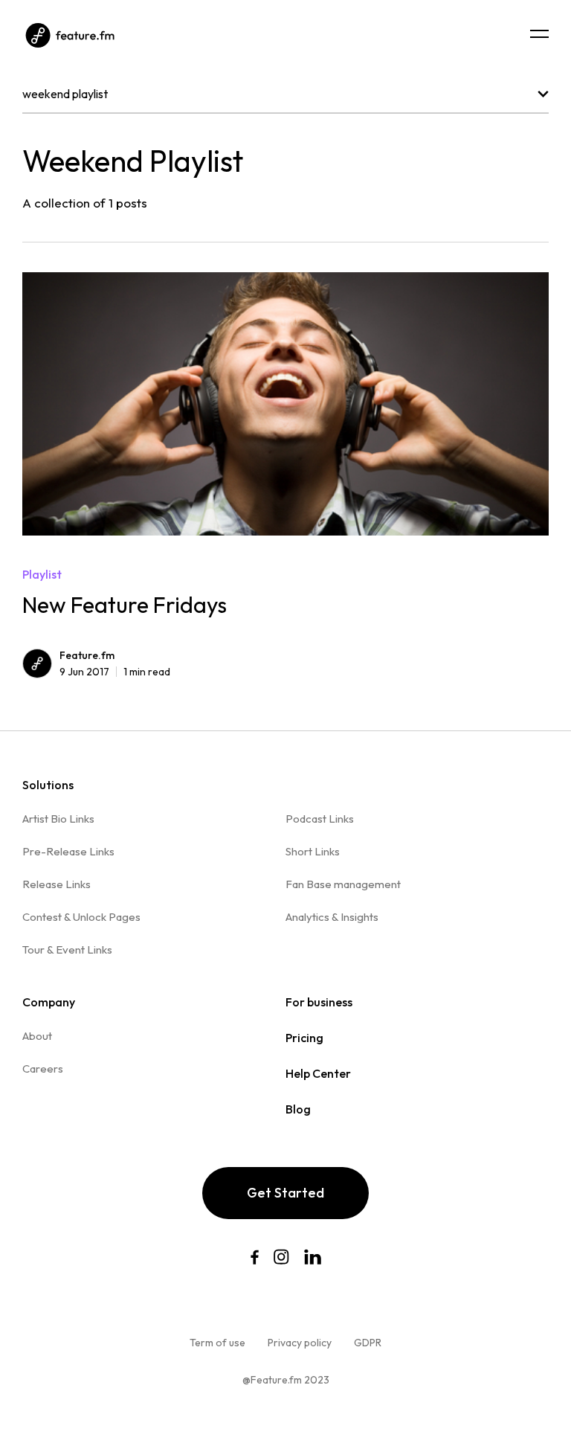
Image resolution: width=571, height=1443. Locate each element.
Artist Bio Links (58, 819)
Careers (42, 1068)
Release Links (56, 884)
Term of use (217, 1342)
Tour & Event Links (67, 949)
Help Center (318, 1073)
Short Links (313, 851)
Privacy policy (300, 1342)
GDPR (367, 1342)
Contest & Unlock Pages (81, 917)
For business (319, 1001)
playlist (42, 574)
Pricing (304, 1037)
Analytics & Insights (332, 917)
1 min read (114, 671)
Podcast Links (320, 819)
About (37, 1036)
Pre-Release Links (68, 851)
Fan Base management (343, 884)
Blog (298, 1109)
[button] (539, 34)
